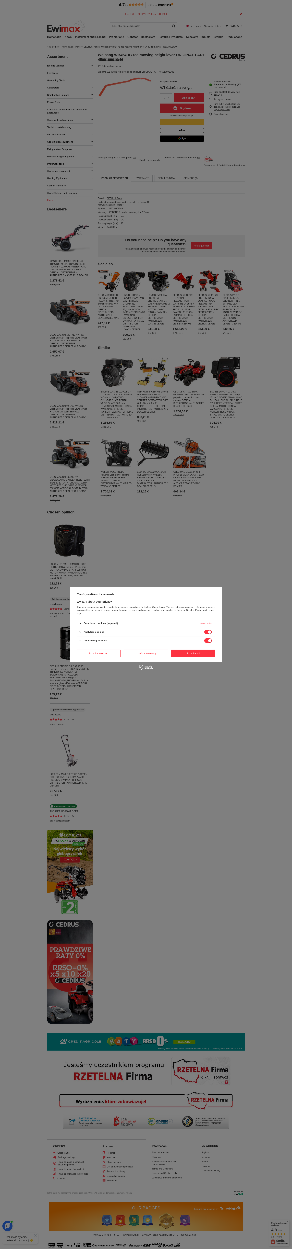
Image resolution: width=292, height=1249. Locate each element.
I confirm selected (98, 653)
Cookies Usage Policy (154, 607)
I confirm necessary (146, 653)
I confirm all (193, 653)
